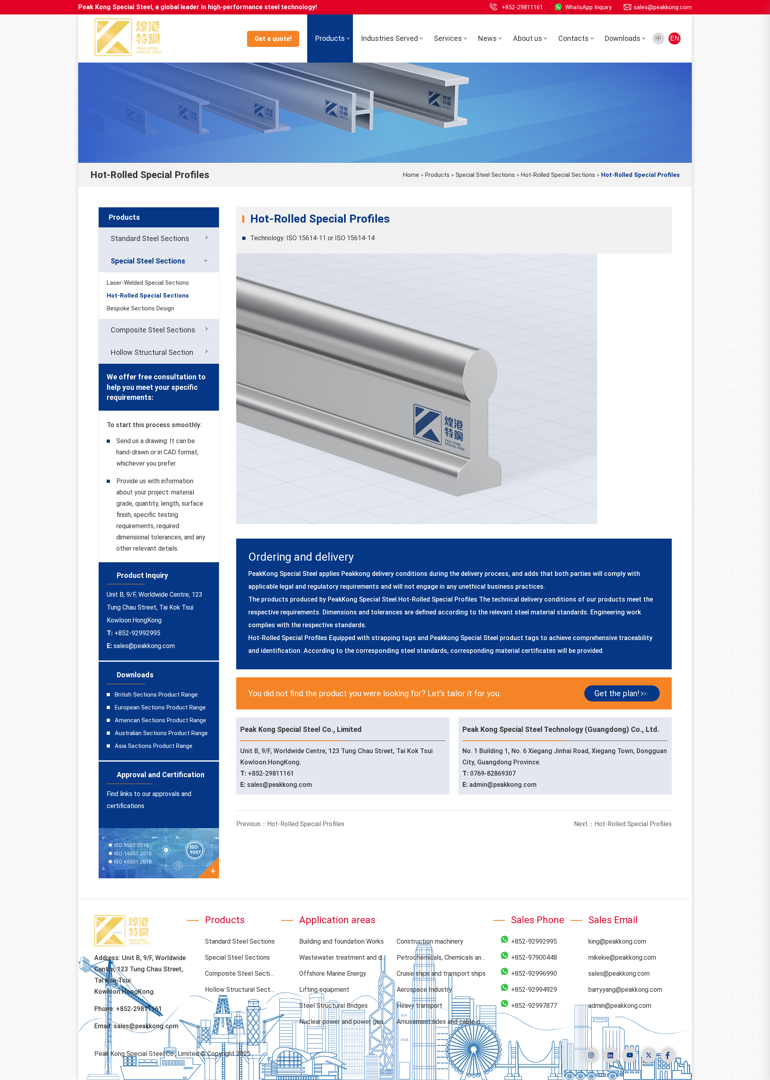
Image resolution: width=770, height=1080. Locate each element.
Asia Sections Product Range (153, 746)
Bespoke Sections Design (140, 308)
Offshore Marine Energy (332, 973)
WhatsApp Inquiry (588, 7)
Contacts (573, 38)
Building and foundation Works (341, 941)
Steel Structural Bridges (333, 1005)
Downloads (622, 38)
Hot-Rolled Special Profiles (305, 824)
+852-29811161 (522, 7)
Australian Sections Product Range (161, 733)
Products (330, 38)
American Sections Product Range (160, 720)
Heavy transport (419, 1005)
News (487, 38)
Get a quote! (273, 39)
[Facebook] (668, 1055)
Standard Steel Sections (150, 238)
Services (448, 38)
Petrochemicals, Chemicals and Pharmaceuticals (442, 957)
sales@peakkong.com (663, 7)
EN (674, 38)
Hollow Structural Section (152, 352)
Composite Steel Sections (153, 330)
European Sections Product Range (160, 707)
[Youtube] (629, 1055)
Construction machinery (430, 941)
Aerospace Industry (424, 989)
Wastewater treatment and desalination (344, 957)
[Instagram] (591, 1055)
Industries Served (389, 38)
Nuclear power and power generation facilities (344, 1021)
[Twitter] (649, 1055)
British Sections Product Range (156, 694)
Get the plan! (616, 693)
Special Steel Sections (485, 174)
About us (527, 38)
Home (411, 174)
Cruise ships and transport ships (441, 973)
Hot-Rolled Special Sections (558, 174)
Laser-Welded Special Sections (148, 282)
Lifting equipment (324, 989)
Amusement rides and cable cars (442, 1021)
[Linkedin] (610, 1055)
